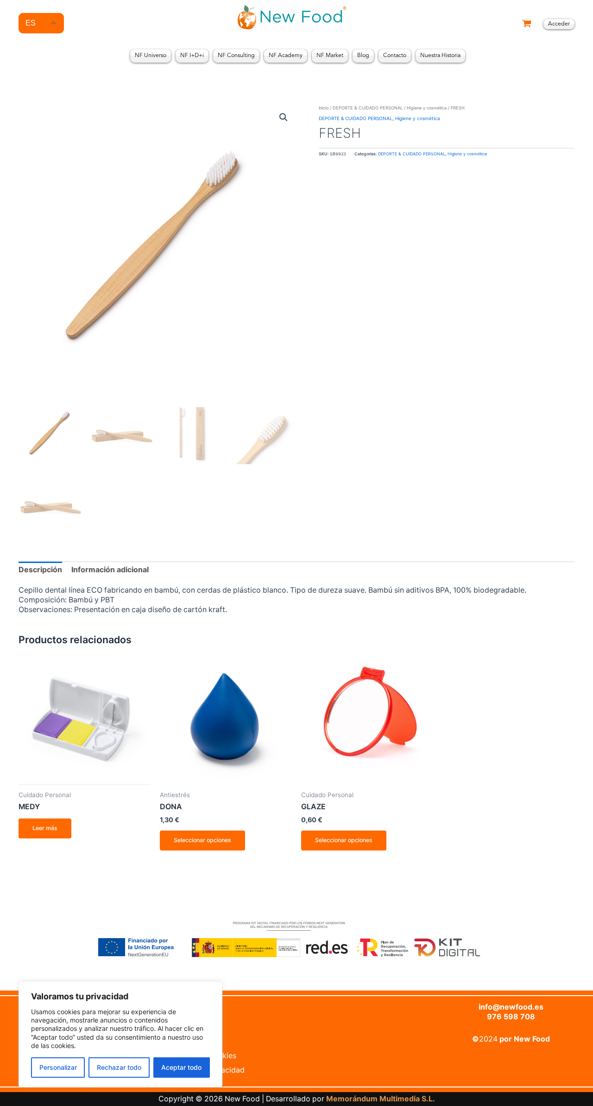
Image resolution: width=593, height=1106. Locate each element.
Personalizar (58, 1067)
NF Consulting (236, 55)
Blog (363, 55)
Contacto (394, 55)
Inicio (323, 107)
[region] (120, 1034)
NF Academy (286, 55)
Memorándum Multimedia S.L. (380, 1098)
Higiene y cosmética (427, 107)
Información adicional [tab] (110, 569)
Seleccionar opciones (202, 840)
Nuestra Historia (440, 55)
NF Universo (150, 55)
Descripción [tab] (40, 569)
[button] (283, 117)
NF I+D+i (192, 55)
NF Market (329, 55)
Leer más (44, 828)
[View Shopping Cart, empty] (526, 24)
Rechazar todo (119, 1067)
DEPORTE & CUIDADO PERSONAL (368, 107)
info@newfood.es (511, 1007)
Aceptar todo (181, 1067)
